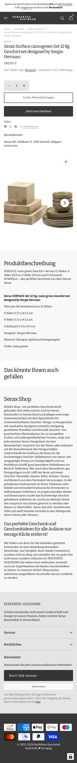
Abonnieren (38, 686)
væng (48, 748)
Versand (30, 70)
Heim (7, 29)
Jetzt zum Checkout (38, 111)
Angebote (26, 7)
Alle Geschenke (36, 29)
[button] (6, 18)
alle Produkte (65, 4)
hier (38, 701)
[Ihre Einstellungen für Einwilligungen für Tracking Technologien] (70, 756)
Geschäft (19, 29)
